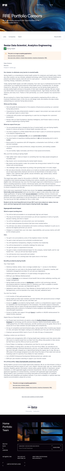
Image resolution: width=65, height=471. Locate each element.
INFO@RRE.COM (7, 456)
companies (12, 37)
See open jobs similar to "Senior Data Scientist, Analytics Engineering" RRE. (27, 58)
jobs (4, 37)
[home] (7, 5)
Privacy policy (29, 411)
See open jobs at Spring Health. (16, 55)
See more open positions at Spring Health (32, 396)
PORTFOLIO (40, 5)
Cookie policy (36, 411)
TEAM (51, 5)
